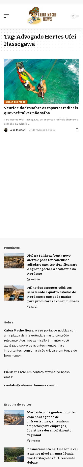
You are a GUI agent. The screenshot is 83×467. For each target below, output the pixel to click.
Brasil (33, 307)
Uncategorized (15, 102)
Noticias (35, 279)
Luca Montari (17, 129)
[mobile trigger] (7, 16)
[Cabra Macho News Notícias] (42, 16)
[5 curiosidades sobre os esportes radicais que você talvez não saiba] (41, 81)
